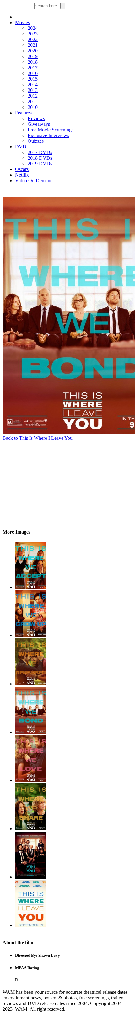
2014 (33, 84)
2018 (33, 62)
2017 (33, 67)
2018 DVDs (40, 158)
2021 (33, 45)
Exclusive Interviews (48, 135)
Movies (22, 22)
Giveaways (39, 124)
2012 (33, 96)
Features (23, 112)
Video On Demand (34, 180)
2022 (33, 39)
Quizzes (36, 141)
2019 (33, 56)
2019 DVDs (40, 163)
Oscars (22, 169)
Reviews (36, 118)
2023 (33, 33)
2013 (33, 90)
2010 (33, 107)
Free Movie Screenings (50, 129)
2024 (33, 28)
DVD (20, 146)
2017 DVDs (40, 152)
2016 (33, 73)
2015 (33, 79)
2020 (33, 50)
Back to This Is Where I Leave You (38, 438)
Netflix (22, 175)
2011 (32, 101)
